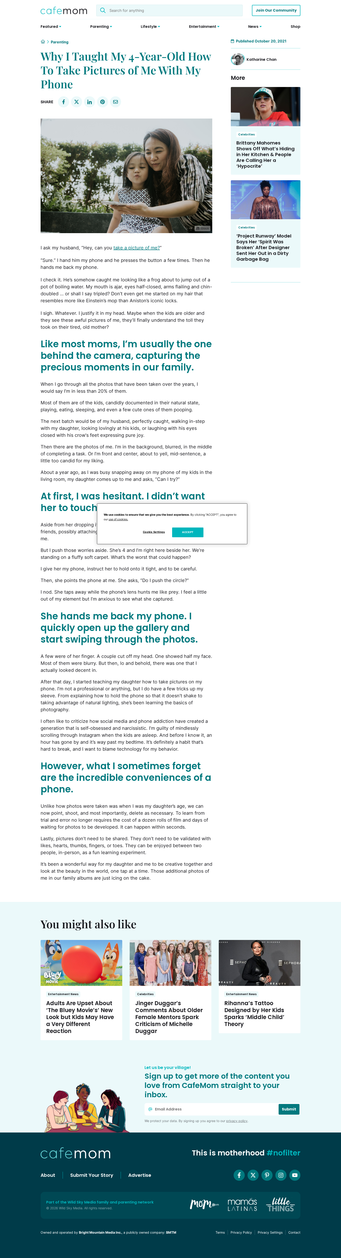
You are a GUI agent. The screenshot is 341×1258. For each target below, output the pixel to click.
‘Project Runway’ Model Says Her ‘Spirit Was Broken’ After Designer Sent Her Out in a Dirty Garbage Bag (263, 247)
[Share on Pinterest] (102, 101)
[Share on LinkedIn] (89, 101)
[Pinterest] (267, 1175)
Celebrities (246, 134)
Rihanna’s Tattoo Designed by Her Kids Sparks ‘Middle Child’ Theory (254, 1013)
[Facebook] (239, 1175)
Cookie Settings (154, 532)
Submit (289, 1109)
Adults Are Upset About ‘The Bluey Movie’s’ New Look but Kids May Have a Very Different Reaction (80, 1017)
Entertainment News (63, 994)
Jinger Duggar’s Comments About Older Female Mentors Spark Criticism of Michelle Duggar (169, 1017)
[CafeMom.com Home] (64, 10)
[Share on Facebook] (63, 101)
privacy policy (237, 1121)
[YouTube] (294, 1175)
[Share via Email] (115, 101)
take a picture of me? (136, 248)
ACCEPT (187, 532)
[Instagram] (280, 1175)
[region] (172, 523)
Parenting (59, 42)
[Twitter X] (253, 1175)
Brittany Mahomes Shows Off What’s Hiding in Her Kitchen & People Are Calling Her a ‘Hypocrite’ (265, 154)
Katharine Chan (262, 59)
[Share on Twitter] (76, 101)
